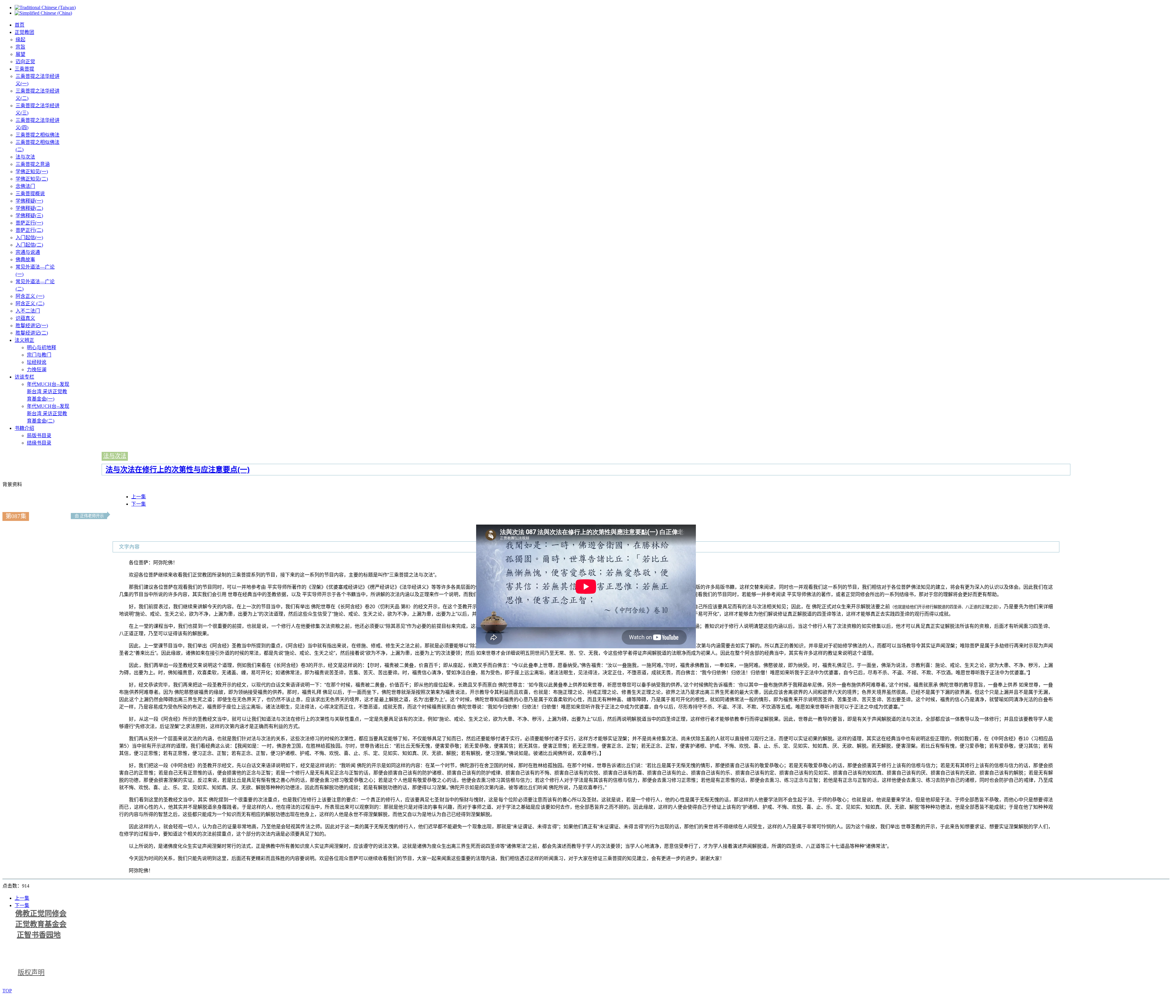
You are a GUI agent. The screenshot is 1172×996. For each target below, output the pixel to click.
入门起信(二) (29, 244)
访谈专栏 (24, 376)
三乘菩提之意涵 (33, 164)
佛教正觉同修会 (41, 913)
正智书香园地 (39, 935)
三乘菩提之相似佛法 (38, 134)
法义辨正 (24, 340)
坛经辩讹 (36, 362)
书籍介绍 (24, 428)
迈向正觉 (25, 61)
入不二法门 (28, 310)
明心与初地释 (41, 347)
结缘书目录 (39, 442)
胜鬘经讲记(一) (32, 325)
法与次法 (25, 156)
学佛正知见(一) (32, 171)
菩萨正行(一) (29, 222)
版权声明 (31, 972)
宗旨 (20, 46)
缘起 (20, 39)
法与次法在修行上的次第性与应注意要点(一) (178, 469)
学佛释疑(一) (29, 200)
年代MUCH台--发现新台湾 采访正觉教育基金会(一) (48, 391)
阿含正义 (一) (30, 296)
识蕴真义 (25, 318)
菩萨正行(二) (29, 230)
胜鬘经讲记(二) (32, 332)
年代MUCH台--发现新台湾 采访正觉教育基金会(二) (48, 413)
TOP (7, 990)
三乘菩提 (24, 68)
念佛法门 (25, 186)
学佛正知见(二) (32, 178)
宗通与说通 (28, 252)
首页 (19, 24)
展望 (20, 54)
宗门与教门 (39, 354)
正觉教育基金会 (41, 924)
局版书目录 (39, 435)
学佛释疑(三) (29, 215)
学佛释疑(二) (29, 208)
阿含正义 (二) (30, 303)
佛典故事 (25, 259)
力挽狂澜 (36, 369)
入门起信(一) (29, 237)
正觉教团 (24, 32)
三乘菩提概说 (30, 193)
